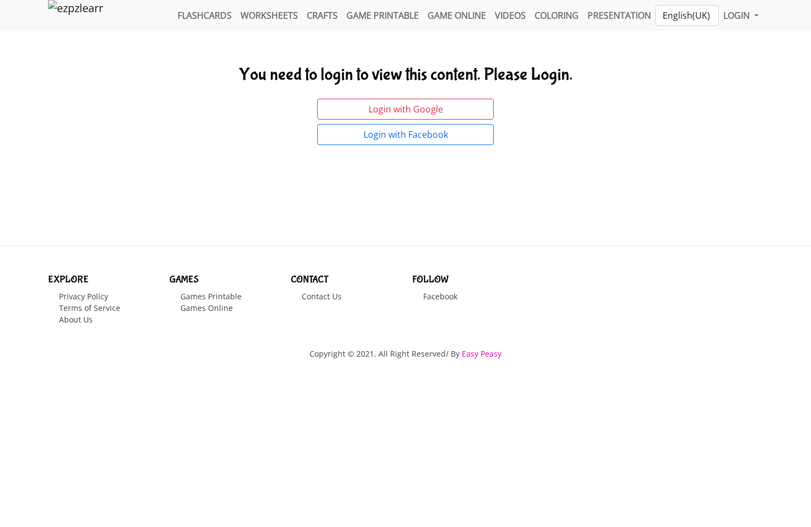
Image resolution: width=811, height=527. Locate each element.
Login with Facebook (406, 134)
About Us (76, 319)
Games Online (206, 308)
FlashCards (205, 15)
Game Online (457, 15)
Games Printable (211, 296)
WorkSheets (269, 15)
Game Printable (382, 15)
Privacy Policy (83, 296)
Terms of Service (89, 308)
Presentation (619, 15)
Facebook (440, 296)
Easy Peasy (481, 353)
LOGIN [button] (737, 15)
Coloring (557, 15)
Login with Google (406, 109)
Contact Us (322, 296)
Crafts (322, 15)
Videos (510, 15)
